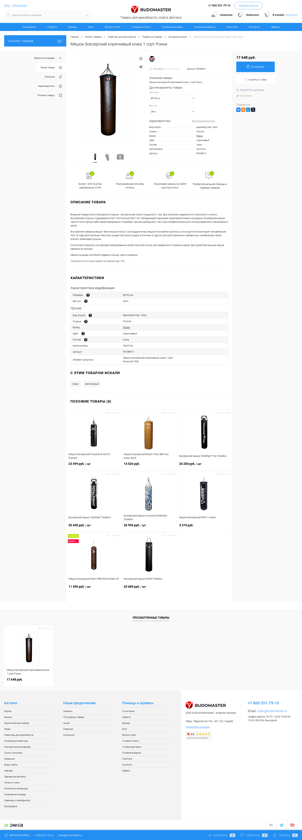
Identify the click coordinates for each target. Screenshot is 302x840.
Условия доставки (172, 27)
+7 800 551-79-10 (43, 835)
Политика (232, 27)
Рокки (199, 136)
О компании (29, 27)
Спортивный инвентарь (16, 741)
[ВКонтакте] (238, 110)
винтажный (92, 383)
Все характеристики (203, 121)
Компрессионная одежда (17, 747)
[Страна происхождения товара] (86, 321)
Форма (7, 711)
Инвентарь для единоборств (18, 735)
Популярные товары (73, 717)
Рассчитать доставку (252, 90)
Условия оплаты (141, 27)
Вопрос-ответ (112, 27)
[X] (253, 110)
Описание (50, 76)
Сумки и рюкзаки (13, 752)
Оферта (275, 27)
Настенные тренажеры (16, 788)
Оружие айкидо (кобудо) (16, 723)
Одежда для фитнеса (15, 776)
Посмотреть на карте (198, 727)
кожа (75, 383)
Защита (8, 717)
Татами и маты (12, 782)
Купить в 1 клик (258, 79)
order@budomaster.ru (272, 711)
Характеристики (46, 86)
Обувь (7, 729)
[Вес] (86, 301)
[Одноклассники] (243, 110)
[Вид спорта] (90, 315)
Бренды (72, 27)
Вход (7, 5)
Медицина (9, 758)
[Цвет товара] (83, 333)
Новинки (67, 711)
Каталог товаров (20, 41)
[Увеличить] (108, 99)
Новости (52, 27)
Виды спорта (10, 764)
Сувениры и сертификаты (17, 800)
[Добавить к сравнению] (141, 67)
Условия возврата (204, 27)
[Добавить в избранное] (141, 59)
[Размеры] (88, 295)
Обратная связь (19, 835)
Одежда (8, 770)
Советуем (68, 729)
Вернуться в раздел (44, 58)
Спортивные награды (15, 794)
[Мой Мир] (248, 110)
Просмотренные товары (151, 617)
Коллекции (68, 735)
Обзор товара (48, 67)
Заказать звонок (248, 5)
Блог (91, 27)
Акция (66, 723)
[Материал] (85, 339)
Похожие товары (46, 95)
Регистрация (19, 5)
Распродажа (10, 806)
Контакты (254, 27)
